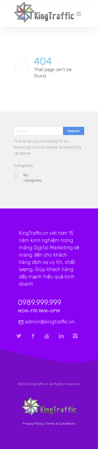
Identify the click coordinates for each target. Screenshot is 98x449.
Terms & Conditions (60, 423)
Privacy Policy (33, 423)
